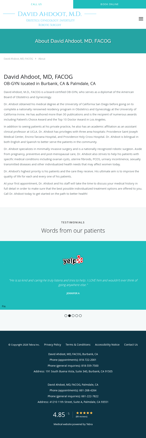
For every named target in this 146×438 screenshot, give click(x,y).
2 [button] (69, 316)
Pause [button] (4, 306)
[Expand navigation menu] (141, 18)
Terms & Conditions (78, 344)
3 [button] (73, 316)
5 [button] (80, 316)
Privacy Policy (52, 344)
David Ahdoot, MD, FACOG (18, 58)
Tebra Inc (34, 344)
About (41, 58)
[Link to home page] (68, 19)
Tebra (89, 424)
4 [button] (77, 316)
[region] (73, 275)
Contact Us (131, 344)
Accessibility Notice (107, 344)
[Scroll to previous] (3, 261)
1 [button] (66, 316)
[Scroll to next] (143, 261)
